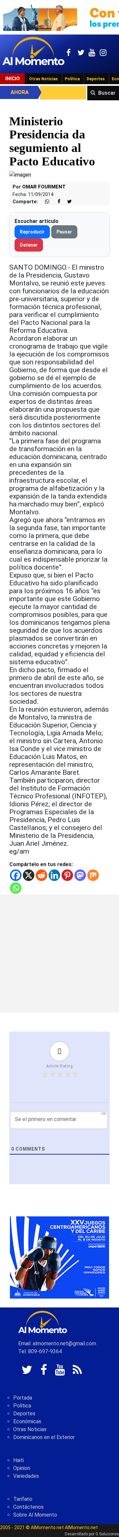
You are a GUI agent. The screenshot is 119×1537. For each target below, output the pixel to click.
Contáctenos (28, 1507)
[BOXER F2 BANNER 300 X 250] (59, 1257)
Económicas (27, 1421)
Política (72, 79)
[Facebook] (15, 875)
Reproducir (32, 231)
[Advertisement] (59, 953)
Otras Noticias (43, 79)
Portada (22, 1398)
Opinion (21, 1468)
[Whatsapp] (15, 888)
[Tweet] (67, 202)
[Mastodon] (80, 875)
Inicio (12, 79)
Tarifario (22, 1499)
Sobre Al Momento (35, 1515)
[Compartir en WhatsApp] (44, 202)
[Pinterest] (67, 875)
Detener (29, 245)
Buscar (107, 93)
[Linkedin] (54, 875)
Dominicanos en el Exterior (44, 1437)
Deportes (96, 79)
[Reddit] (41, 875)
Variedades (26, 1476)
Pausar (64, 231)
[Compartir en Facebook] (55, 202)
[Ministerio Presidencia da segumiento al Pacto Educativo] (20, 174)
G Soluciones (107, 1534)
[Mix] (93, 875)
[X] (28, 875)
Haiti (18, 1460)
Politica (22, 1406)
